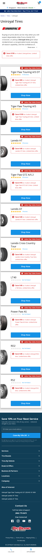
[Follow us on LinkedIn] (29, 521)
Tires (8, 16)
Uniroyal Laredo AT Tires (10, 499)
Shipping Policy (30, 538)
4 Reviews (25, 109)
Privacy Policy (24, 441)
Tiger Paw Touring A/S (23, 106)
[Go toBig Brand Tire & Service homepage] (22, 3)
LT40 (13, 277)
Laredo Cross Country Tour (23, 244)
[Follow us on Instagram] (18, 521)
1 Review (25, 211)
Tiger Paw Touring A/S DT (25, 72)
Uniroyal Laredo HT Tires (10, 496)
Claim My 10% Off (20, 435)
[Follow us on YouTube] (23, 521)
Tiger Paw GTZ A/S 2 (22, 174)
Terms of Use (20, 538)
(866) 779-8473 (21, 513)
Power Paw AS (19, 311)
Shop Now (25, 95)
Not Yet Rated (26, 280)
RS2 (13, 380)
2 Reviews (25, 143)
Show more (31, 47)
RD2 (13, 345)
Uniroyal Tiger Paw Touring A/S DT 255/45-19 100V (19, 492)
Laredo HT (16, 140)
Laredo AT (16, 209)
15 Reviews (25, 74)
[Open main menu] (4, 3)
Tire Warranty (21, 540)
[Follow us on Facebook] (12, 521)
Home (3, 16)
